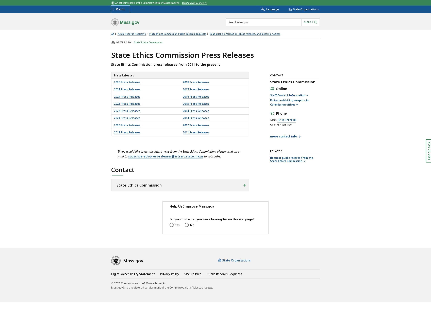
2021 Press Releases (127, 118)
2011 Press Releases (196, 132)
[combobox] (273, 22)
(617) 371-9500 (286, 120)
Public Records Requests (132, 34)
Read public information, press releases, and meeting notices (245, 34)
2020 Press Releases (127, 125)
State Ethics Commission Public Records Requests (177, 34)
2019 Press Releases (127, 132)
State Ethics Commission (148, 42)
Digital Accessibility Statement (133, 274)
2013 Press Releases (196, 118)
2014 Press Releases (196, 111)
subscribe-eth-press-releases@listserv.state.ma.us (165, 156)
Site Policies (192, 274)
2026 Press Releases (127, 82)
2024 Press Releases (127, 96)
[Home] (113, 34)
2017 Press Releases (196, 89)
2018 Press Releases (196, 82)
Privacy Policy (169, 274)
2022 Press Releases (127, 111)
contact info (284, 136)
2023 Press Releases (127, 104)
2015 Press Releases (196, 104)
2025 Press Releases (127, 89)
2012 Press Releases (196, 125)
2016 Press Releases (196, 96)
